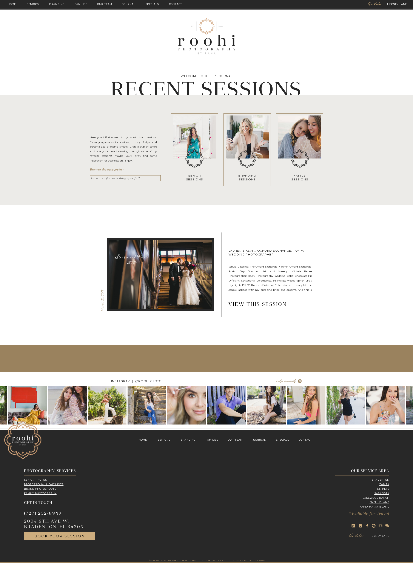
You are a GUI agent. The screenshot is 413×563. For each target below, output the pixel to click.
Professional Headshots (43, 484)
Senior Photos (35, 479)
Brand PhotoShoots (40, 488)
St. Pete (383, 488)
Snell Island (379, 502)
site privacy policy (213, 560)
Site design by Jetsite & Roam (247, 560)
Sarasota (381, 493)
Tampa (384, 484)
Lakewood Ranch (376, 497)
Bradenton (380, 479)
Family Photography (40, 493)
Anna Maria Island (374, 506)
